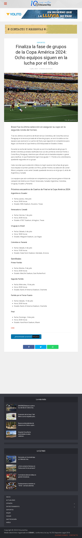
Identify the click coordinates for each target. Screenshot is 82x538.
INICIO (8, 497)
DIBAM (31, 533)
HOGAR (8, 516)
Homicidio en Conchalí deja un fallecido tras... (26, 458)
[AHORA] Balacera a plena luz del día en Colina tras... (26, 407)
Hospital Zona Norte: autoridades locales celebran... (24, 434)
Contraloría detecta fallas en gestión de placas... (27, 476)
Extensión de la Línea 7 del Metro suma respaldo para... (27, 415)
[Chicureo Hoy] (41, 3)
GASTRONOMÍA (11, 519)
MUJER (8, 513)
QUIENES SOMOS (61, 535)
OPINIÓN (9, 503)
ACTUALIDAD (10, 500)
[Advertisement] (41, 360)
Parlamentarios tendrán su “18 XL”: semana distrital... (26, 484)
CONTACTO (73, 535)
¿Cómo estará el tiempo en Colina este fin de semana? (26, 467)
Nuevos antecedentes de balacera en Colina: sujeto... (26, 424)
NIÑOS (8, 522)
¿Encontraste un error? (26, 337)
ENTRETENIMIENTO (13, 506)
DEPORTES (41, 42)
